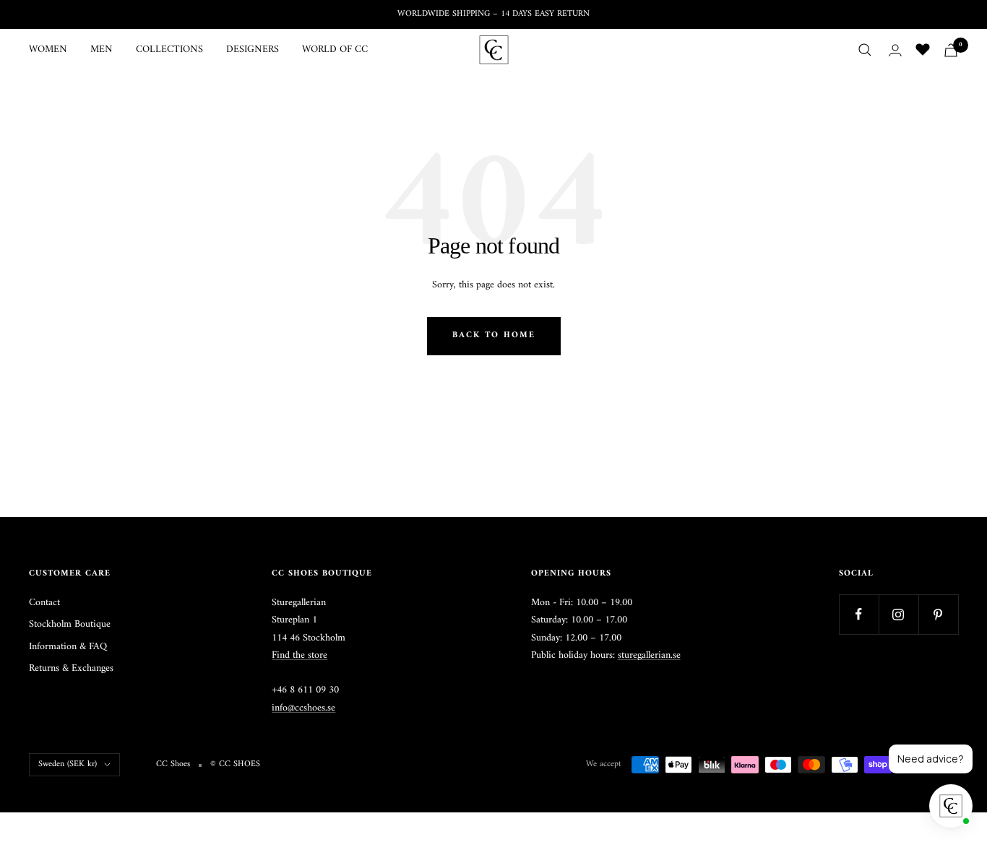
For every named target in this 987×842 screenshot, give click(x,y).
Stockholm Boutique (70, 624)
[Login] (895, 50)
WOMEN (48, 49)
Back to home (493, 335)
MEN (101, 49)
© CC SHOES (235, 764)
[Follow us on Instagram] (898, 614)
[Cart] (951, 50)
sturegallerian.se (649, 655)
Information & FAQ (68, 647)
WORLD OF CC (335, 49)
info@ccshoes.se (303, 708)
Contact (44, 603)
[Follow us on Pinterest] (938, 614)
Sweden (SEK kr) (67, 764)
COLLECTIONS (169, 49)
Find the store (299, 655)
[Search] (864, 49)
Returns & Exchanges (71, 668)
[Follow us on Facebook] (859, 614)
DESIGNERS (252, 49)
